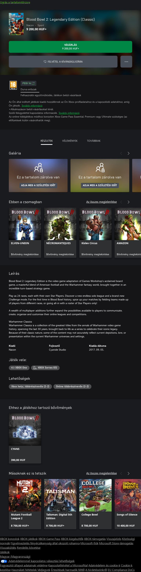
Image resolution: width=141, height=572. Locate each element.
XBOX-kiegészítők (72, 539)
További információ (31, 105)
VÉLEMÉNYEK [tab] (69, 140)
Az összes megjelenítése (101, 202)
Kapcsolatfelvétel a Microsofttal (68, 565)
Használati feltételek (24, 570)
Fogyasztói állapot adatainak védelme (24, 565)
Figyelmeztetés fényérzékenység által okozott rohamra (45, 543)
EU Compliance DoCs (121, 570)
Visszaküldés (8, 547)
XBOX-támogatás (95, 539)
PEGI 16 (26, 83)
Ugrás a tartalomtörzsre (15, 2)
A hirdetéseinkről (96, 570)
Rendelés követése (28, 547)
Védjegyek (43, 570)
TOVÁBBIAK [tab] (93, 140)
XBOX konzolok (9, 539)
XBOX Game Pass (49, 539)
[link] (25, 233)
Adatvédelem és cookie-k (104, 565)
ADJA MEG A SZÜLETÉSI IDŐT (38, 185)
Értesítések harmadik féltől (68, 570)
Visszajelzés (113, 539)
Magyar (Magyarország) (15, 556)
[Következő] (128, 153)
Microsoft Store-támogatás (116, 543)
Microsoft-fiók (89, 543)
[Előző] (121, 153)
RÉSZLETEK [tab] (47, 140)
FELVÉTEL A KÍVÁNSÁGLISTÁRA (65, 61)
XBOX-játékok (29, 539)
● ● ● (126, 62)
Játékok (5, 552)
